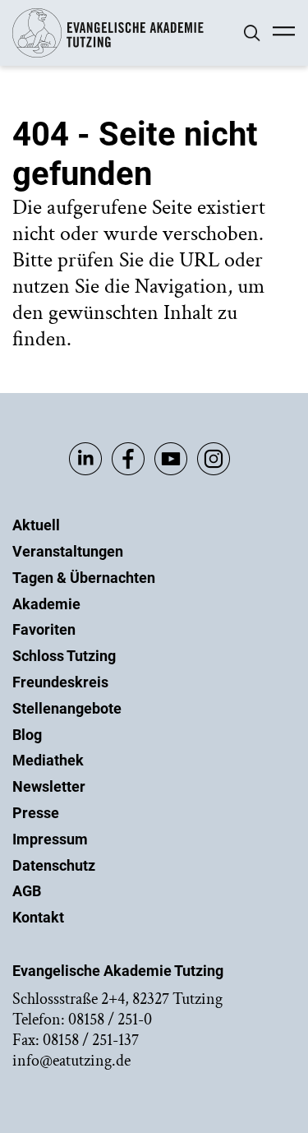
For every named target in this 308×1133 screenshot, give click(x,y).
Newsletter (48, 786)
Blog (27, 734)
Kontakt (38, 917)
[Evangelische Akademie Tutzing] (108, 53)
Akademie (46, 604)
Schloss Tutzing (64, 655)
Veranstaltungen (67, 551)
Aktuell (36, 525)
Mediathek (48, 760)
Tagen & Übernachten (83, 577)
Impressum (50, 839)
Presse (35, 812)
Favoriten (44, 629)
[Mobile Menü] (284, 33)
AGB (26, 890)
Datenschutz (53, 865)
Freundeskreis (60, 682)
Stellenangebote (67, 708)
